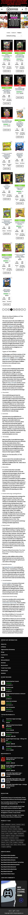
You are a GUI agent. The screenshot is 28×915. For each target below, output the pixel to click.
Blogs (2, 652)
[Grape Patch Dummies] (20, 178)
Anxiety (13, 824)
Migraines (13, 840)
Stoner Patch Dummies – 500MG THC (19, 257)
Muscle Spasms (20, 840)
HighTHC (8, 835)
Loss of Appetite (5, 840)
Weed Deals (4, 670)
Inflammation (4, 837)
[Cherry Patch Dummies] (7, 178)
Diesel (9, 831)
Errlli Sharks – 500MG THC (19, 155)
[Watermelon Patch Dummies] (7, 247)
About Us (3, 644)
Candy (17, 826)
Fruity (7, 833)
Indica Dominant (20, 835)
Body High (12, 826)
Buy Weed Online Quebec (8, 855)
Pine (7, 842)
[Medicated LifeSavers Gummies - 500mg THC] (7, 213)
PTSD (11, 842)
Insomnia (11, 837)
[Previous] (3, 309)
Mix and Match (5, 660)
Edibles (14, 33)
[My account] (22, 9)
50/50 (2, 824)
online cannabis (12, 382)
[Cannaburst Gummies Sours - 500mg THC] (7, 146)
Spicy (15, 844)
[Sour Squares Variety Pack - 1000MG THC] (20, 113)
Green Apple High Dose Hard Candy (19, 56)
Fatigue (24, 831)
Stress (19, 844)
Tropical (3, 846)
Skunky (3, 844)
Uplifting (9, 846)
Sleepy (7, 844)
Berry (23, 824)
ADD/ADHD (7, 824)
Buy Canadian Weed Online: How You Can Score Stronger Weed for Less (13, 803)
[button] (2, 9)
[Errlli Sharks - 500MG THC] (20, 146)
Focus (2, 833)
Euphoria (19, 831)
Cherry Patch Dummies (7, 187)
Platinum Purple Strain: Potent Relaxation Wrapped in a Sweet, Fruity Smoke (13, 811)
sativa (17, 358)
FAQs (2, 657)
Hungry (13, 835)
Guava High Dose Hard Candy (7, 91)
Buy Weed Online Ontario (8, 860)
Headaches (21, 833)
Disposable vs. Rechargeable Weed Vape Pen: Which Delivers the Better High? (12, 807)
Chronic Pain (4, 829)
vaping (10, 326)
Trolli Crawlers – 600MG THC (7, 291)
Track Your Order (6, 668)
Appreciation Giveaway (8, 649)
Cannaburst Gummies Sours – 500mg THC (7, 156)
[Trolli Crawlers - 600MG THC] (7, 282)
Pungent (15, 842)
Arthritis (19, 824)
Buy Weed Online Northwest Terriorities (12, 862)
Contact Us (4, 655)
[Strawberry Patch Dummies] (20, 213)
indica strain (6, 358)
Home (8, 33)
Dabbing (20, 829)
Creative (15, 829)
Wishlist (3, 673)
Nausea (3, 842)
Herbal (3, 835)
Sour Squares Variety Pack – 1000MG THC (20, 124)
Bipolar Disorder (5, 826)
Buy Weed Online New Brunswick (10, 864)
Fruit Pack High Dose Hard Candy (7, 56)
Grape (11, 833)
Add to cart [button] (7, 71)
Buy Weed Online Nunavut (8, 867)
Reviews (3, 663)
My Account (4, 665)
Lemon (16, 837)
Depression (4, 831)
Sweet (23, 844)
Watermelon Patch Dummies (7, 258)
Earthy (13, 831)
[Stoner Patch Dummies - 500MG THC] (20, 247)
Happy (15, 833)
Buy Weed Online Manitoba (9, 869)
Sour (12, 844)
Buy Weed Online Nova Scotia (9, 857)
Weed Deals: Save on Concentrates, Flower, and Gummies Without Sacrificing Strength (13, 798)
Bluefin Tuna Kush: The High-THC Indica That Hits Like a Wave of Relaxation (12, 816)
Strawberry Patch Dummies (19, 223)
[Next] (25, 309)
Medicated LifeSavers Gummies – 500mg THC (7, 222)
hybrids (7, 359)
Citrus (10, 829)
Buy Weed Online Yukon (8, 874)
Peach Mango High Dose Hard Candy (19, 89)
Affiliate (3, 647)
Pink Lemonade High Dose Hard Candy (7, 122)
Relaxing (21, 842)
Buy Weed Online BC (7, 871)
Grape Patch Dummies (20, 189)
